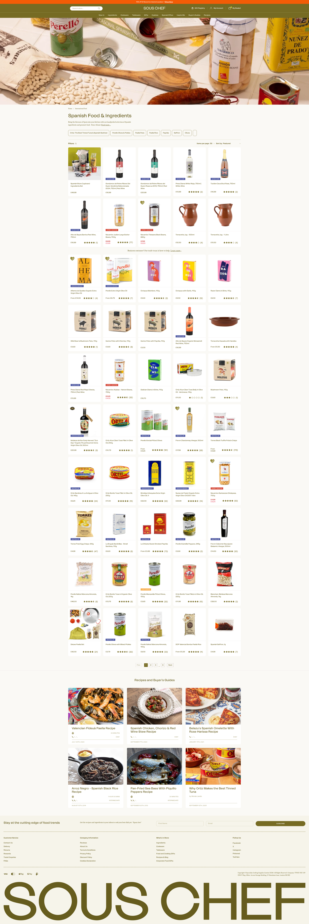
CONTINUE (178, 482)
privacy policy (191, 489)
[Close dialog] (198, 441)
